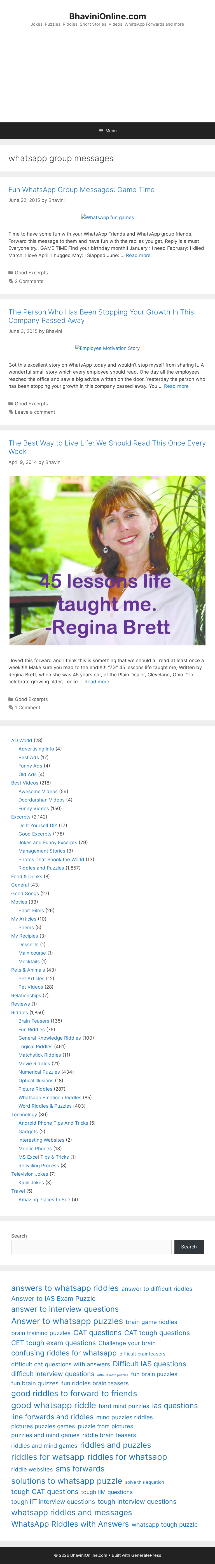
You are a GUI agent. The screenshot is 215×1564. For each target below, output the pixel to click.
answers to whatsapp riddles (65, 1288)
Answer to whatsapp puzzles (67, 1321)
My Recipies (24, 936)
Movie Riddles (34, 1063)
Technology (24, 1114)
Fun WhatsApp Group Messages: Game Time (81, 189)
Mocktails (29, 961)
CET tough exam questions (53, 1343)
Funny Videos (33, 808)
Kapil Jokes (31, 1182)
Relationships (26, 995)
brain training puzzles (41, 1333)
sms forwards (80, 1468)
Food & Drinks (26, 876)
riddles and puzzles (115, 1445)
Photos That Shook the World (51, 859)
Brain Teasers (33, 1021)
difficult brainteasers (142, 1354)
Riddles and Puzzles (41, 868)
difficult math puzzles (112, 1375)
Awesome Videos (38, 791)
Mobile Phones (35, 1148)
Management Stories (41, 851)
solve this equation (144, 1482)
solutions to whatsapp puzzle (66, 1481)
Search (19, 1236)
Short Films (31, 910)
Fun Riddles (31, 1029)
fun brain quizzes (35, 1383)
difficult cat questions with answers (60, 1364)
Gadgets (28, 1131)
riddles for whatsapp (127, 1457)
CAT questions (97, 1332)
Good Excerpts (31, 272)
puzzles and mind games (45, 1435)
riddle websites (32, 1469)
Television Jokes (29, 1174)
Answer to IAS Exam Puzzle (53, 1298)
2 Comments (29, 281)
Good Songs (25, 893)
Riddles (19, 1012)
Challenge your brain (127, 1343)
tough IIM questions (107, 1492)
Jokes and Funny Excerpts (47, 842)
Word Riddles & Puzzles (45, 1106)
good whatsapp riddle (53, 1405)
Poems (26, 927)
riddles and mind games (44, 1445)
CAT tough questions (157, 1333)
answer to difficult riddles (156, 1288)
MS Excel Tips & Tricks (43, 1157)
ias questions (175, 1405)
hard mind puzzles (124, 1406)
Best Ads (28, 757)
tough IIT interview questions (53, 1501)
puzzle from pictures (105, 1426)
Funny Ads (30, 766)
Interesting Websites (41, 1140)
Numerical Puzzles (39, 1072)
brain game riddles (151, 1321)
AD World (21, 740)
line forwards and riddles (52, 1416)
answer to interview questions (65, 1309)
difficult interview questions (52, 1374)
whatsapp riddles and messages (71, 1512)
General (20, 885)
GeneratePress (146, 1555)
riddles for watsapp (48, 1457)
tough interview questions (137, 1501)
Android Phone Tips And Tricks (53, 1123)
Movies (19, 902)
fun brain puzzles (154, 1374)
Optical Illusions (35, 1080)
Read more (138, 255)
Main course (32, 953)
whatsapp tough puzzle (165, 1524)
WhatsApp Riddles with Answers (70, 1524)
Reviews (20, 1004)
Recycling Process (38, 1165)
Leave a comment (35, 412)
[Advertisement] (107, 81)
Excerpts (21, 817)
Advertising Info (36, 749)
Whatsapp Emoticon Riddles (49, 1097)
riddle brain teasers (109, 1435)
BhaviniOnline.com (107, 16)
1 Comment (27, 707)
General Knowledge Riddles (49, 1038)
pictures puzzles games (43, 1426)
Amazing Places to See (44, 1199)
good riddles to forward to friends (74, 1393)
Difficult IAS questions (149, 1363)
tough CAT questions (44, 1492)
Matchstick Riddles (39, 1055)
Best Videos (24, 783)
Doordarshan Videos (41, 800)
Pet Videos (30, 987)
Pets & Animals (28, 970)
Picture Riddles (35, 1089)
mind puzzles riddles (124, 1417)
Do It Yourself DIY (37, 825)
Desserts (28, 944)
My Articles (23, 919)
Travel (18, 1191)
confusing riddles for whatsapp (64, 1352)
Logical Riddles (35, 1046)
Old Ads (27, 774)
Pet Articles (31, 978)
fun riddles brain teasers (95, 1383)
